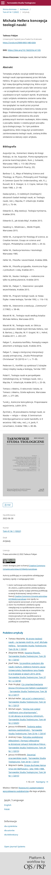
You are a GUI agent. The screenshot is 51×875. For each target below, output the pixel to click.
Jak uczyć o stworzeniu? (33, 698)
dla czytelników (10, 826)
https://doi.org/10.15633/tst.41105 (24, 50)
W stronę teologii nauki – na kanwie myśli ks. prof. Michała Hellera (27, 642)
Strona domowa (9, 9)
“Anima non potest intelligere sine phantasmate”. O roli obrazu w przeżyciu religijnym (25, 712)
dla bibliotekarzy (11, 834)
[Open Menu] (3, 3)
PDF (9, 505)
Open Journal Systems (14, 846)
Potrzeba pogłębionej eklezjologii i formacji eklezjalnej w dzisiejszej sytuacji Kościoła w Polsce (27, 740)
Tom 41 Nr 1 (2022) (11, 12)
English (7, 805)
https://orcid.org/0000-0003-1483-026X (19, 42)
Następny (40, 781)
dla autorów (9, 830)
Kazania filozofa (32, 652)
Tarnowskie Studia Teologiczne (21, 3)
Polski (7, 809)
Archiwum (24, 9)
